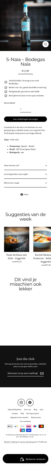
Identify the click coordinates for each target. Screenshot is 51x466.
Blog (35, 409)
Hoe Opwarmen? (32, 413)
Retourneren (36, 417)
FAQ (22, 413)
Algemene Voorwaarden (19, 417)
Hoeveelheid (9, 103)
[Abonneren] (41, 373)
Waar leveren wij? (11, 165)
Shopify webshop (11, 442)
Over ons (27, 409)
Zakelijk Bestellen (14, 409)
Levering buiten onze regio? (16, 174)
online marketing (27, 442)
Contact (15, 413)
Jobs (41, 409)
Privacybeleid (25, 421)
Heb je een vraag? (11, 183)
